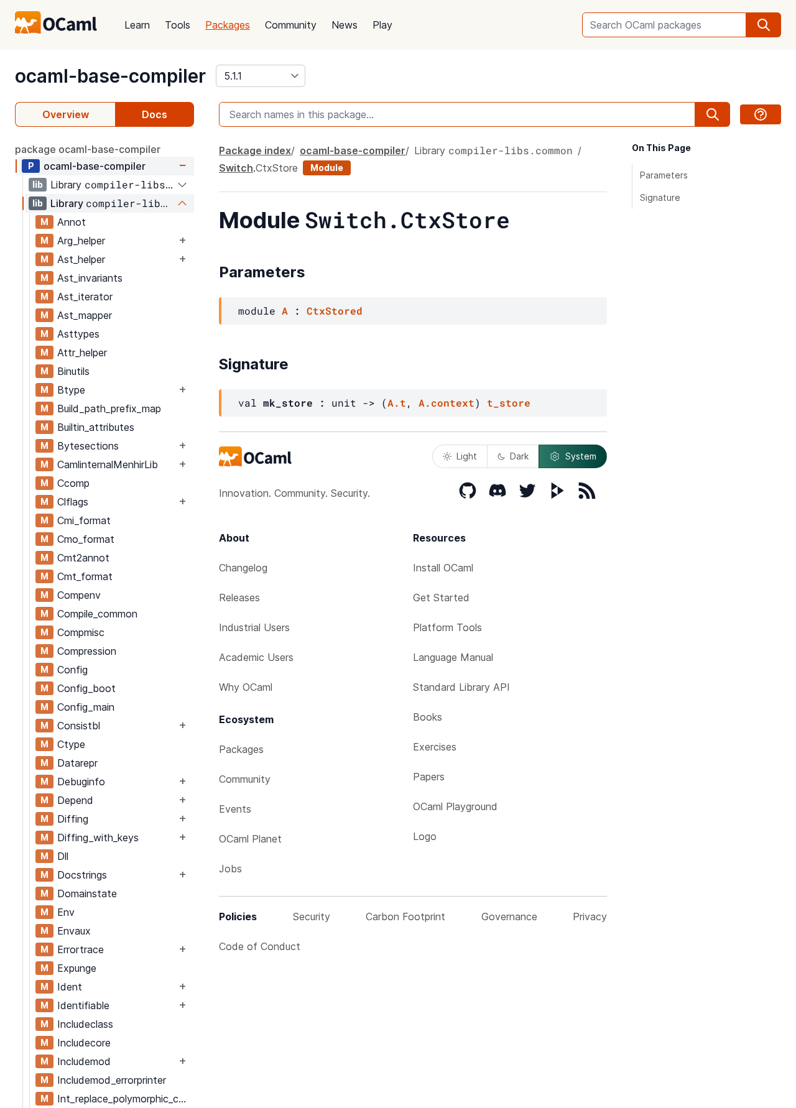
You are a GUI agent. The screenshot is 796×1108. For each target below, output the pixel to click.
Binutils (73, 371)
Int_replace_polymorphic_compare (125, 1098)
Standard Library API (461, 687)
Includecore (84, 1042)
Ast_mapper (84, 315)
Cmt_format (85, 576)
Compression (86, 651)
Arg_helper (81, 240)
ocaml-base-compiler (110, 76)
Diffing (72, 819)
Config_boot (86, 688)
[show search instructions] (760, 114)
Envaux (74, 931)
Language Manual (453, 657)
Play (382, 25)
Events (235, 809)
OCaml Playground (455, 806)
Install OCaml (443, 567)
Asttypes (78, 334)
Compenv (79, 595)
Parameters (664, 175)
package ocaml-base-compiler (87, 149)
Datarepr (77, 763)
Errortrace (80, 949)
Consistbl (78, 725)
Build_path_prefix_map (109, 408)
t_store (508, 402)
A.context (446, 402)
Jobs (230, 868)
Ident (69, 987)
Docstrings (82, 875)
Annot (71, 222)
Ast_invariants (90, 278)
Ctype (71, 744)
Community (291, 25)
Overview (65, 114)
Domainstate (87, 893)
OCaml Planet (250, 839)
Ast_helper (81, 259)
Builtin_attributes (95, 427)
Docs (154, 114)
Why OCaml (245, 687)
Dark (519, 456)
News (344, 25)
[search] (763, 24)
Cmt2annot (83, 558)
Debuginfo (81, 781)
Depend (75, 800)
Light (466, 456)
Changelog (243, 567)
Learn (137, 25)
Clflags (72, 502)
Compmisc (80, 632)
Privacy (590, 916)
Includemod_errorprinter (111, 1080)
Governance (509, 916)
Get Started (441, 597)
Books (427, 717)
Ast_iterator (85, 296)
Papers (429, 776)
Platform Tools (447, 627)
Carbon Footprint (405, 916)
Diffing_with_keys (98, 837)
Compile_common (97, 613)
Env (66, 912)
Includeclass (85, 1024)
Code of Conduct (259, 946)
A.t (396, 402)
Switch (236, 168)
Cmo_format (85, 539)
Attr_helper (82, 352)
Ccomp (73, 483)
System (580, 456)
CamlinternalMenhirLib (107, 464)
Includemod (84, 1061)
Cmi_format (84, 520)
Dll (62, 856)
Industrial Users (254, 627)
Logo (425, 836)
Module (326, 167)
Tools (177, 25)
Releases (239, 597)
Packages (227, 25)
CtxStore (277, 168)
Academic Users (256, 657)
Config (72, 669)
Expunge (76, 968)
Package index (255, 150)
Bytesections (88, 446)
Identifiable (83, 1005)
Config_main (85, 707)
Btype (71, 390)
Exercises (434, 747)
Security (311, 916)
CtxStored (335, 310)
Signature (660, 197)
